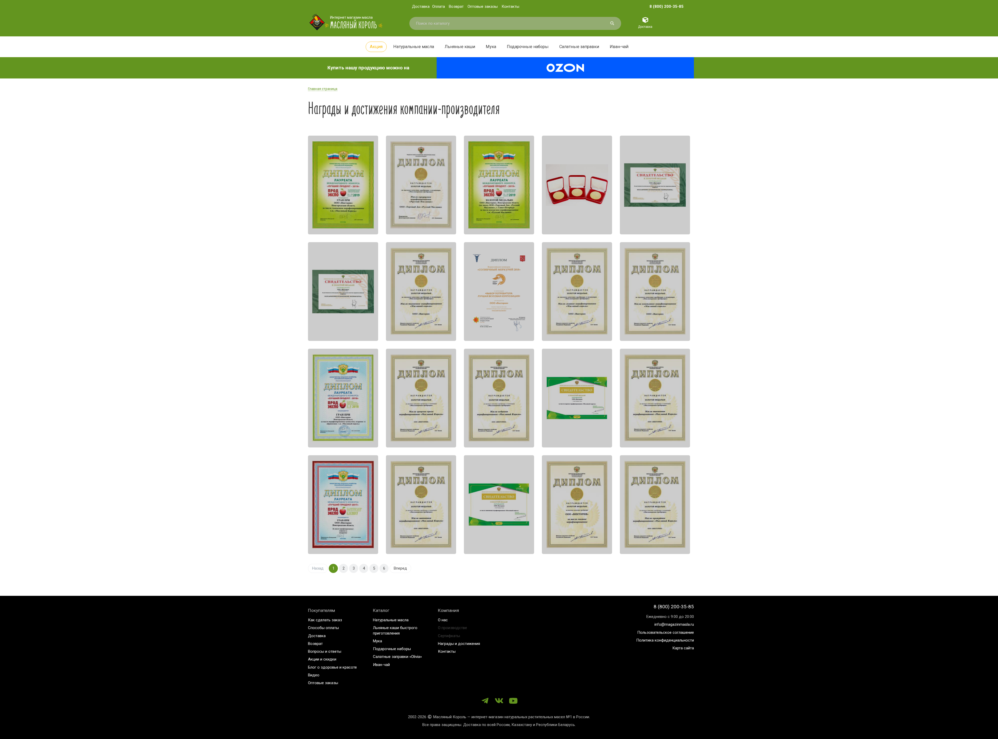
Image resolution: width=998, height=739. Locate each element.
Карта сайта (683, 648)
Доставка (421, 6)
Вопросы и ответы (324, 651)
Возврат (456, 6)
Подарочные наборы (528, 46)
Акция (376, 46)
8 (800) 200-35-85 (666, 6)
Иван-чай (619, 46)
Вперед (400, 568)
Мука (491, 46)
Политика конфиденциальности (665, 640)
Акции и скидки (322, 659)
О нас (443, 620)
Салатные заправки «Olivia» (397, 656)
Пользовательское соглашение (665, 632)
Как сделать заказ (325, 620)
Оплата (438, 6)
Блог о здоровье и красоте (332, 667)
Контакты (510, 6)
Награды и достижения (459, 643)
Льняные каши (460, 46)
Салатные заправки (579, 46)
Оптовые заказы (483, 6)
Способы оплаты (323, 627)
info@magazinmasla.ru (674, 624)
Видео (313, 675)
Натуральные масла (413, 46)
